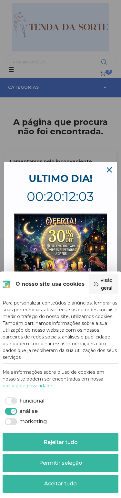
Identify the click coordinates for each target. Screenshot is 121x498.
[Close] (109, 170)
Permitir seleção (60, 463)
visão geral (107, 284)
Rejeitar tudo (61, 442)
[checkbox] (24, 401)
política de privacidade (27, 386)
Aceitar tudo (60, 484)
